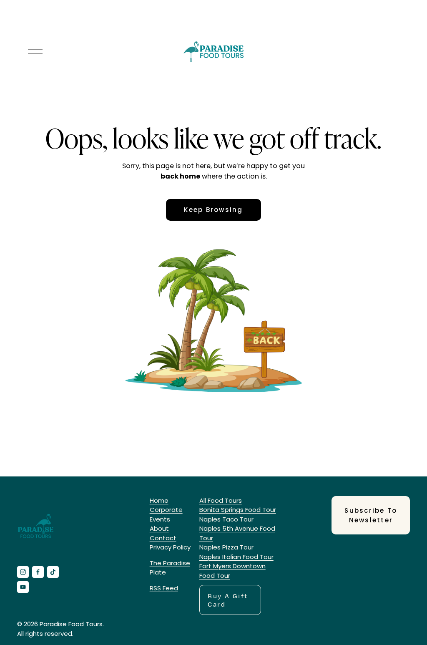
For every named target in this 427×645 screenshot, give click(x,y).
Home (159, 500)
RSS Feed (164, 588)
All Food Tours (220, 500)
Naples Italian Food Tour (236, 556)
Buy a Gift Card (228, 600)
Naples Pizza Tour (226, 547)
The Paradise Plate (170, 568)
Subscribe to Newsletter (370, 515)
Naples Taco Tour (226, 519)
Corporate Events (166, 514)
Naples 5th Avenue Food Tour (237, 533)
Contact (163, 538)
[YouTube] (23, 587)
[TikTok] (53, 572)
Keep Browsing (213, 209)
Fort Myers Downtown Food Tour (232, 571)
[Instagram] (23, 572)
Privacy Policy (170, 547)
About (159, 528)
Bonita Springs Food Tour (237, 509)
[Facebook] (38, 572)
